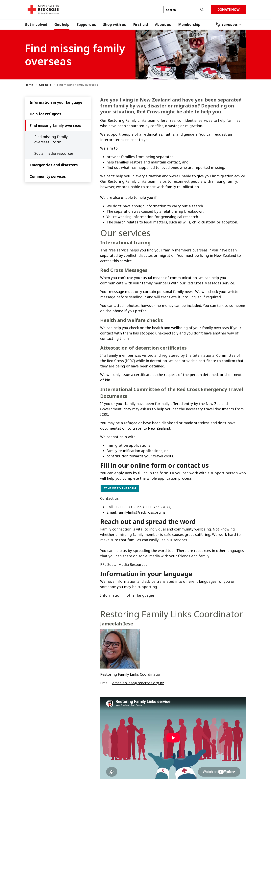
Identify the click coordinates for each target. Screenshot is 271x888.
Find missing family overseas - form (51, 139)
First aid (140, 24)
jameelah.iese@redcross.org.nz (137, 682)
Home (29, 85)
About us (163, 24)
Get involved (36, 24)
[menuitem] (39, 24)
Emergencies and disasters (54, 164)
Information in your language (56, 102)
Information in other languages (127, 595)
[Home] (43, 9)
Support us (86, 24)
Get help (61, 24)
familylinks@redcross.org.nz (141, 512)
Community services (48, 176)
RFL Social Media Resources (123, 564)
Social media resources (54, 153)
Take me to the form (120, 488)
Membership (189, 24)
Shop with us (114, 24)
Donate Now (228, 9)
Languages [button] (229, 24)
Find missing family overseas (55, 125)
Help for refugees (45, 113)
